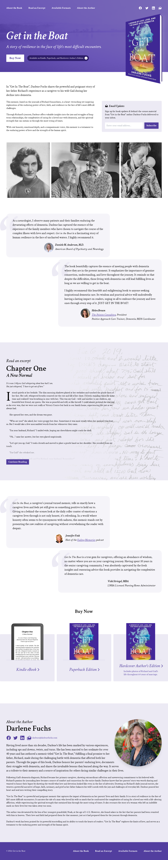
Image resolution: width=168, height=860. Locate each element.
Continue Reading (17, 461)
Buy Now (15, 58)
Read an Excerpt (36, 7)
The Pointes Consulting (104, 315)
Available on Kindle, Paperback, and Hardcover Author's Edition (56, 58)
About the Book (14, 7)
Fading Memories (86, 540)
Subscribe (151, 125)
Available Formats (61, 7)
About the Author (86, 7)
